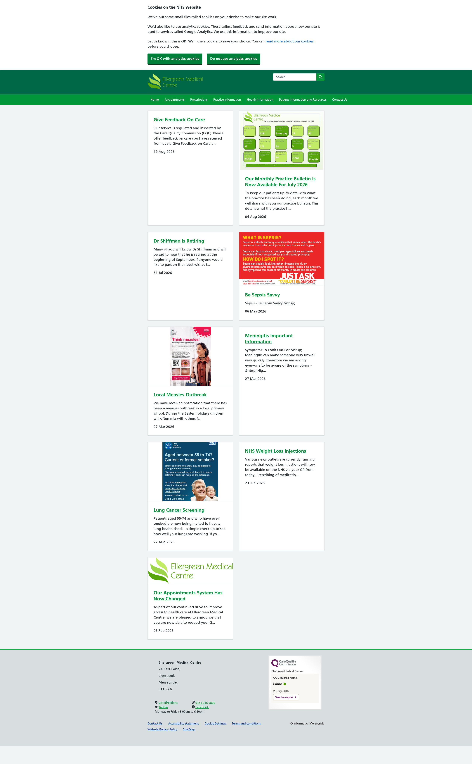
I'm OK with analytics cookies (175, 58)
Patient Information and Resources (302, 99)
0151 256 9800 (205, 703)
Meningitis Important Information (269, 338)
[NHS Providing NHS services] (175, 81)
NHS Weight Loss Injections (275, 451)
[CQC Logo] (283, 666)
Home (154, 99)
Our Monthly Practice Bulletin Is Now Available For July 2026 (280, 182)
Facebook (202, 707)
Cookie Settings (215, 723)
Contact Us (339, 99)
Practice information (227, 99)
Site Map (189, 729)
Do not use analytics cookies (233, 58)
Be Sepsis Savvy (262, 295)
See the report (284, 697)
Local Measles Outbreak (180, 395)
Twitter (163, 707)
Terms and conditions (246, 723)
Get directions (168, 703)
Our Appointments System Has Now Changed (188, 596)
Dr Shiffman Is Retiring (179, 241)
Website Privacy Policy (162, 729)
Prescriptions (198, 99)
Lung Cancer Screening (179, 510)
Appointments (174, 99)
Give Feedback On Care (179, 120)
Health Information (260, 99)
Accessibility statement (183, 723)
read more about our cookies (289, 41)
